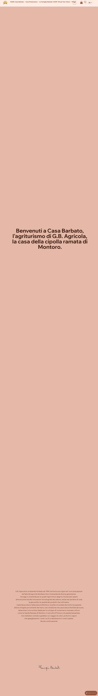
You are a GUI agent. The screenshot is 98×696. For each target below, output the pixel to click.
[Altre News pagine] (70, 1)
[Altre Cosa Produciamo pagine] (38, 1)
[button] (81, 2)
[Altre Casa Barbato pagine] (24, 1)
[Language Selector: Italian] (90, 2)
